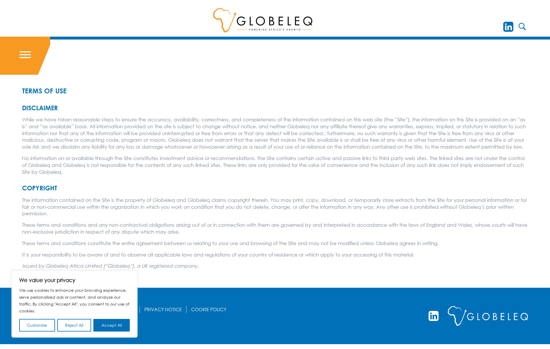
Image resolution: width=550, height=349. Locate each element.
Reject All (74, 325)
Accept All (111, 325)
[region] (74, 304)
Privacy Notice (163, 309)
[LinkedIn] (508, 27)
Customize (37, 325)
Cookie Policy (208, 309)
